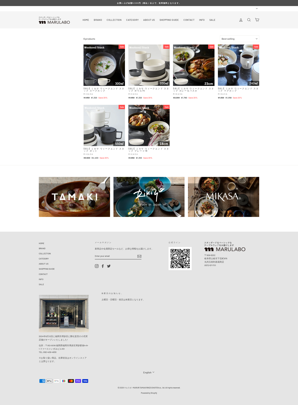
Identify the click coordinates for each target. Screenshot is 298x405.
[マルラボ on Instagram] (97, 266)
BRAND (98, 19)
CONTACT (188, 19)
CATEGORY (132, 19)
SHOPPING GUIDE (169, 19)
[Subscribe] (139, 256)
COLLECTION (114, 19)
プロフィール (54, 8)
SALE (212, 19)
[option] (149, 3)
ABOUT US (149, 19)
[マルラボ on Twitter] (109, 266)
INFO (202, 19)
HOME (86, 19)
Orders (42, 8)
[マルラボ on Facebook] (103, 266)
